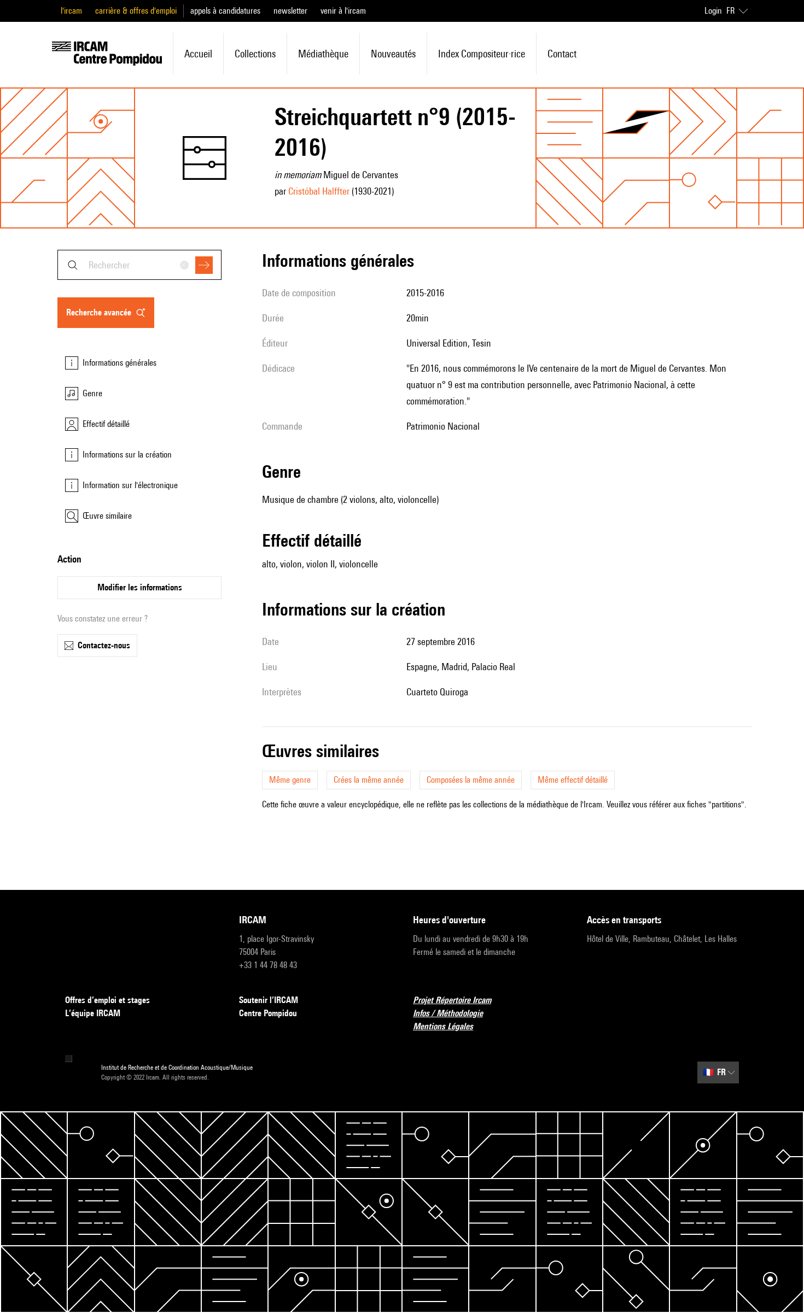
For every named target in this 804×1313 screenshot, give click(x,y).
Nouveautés (393, 54)
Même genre (290, 780)
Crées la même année (369, 780)
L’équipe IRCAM (92, 1013)
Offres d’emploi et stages (107, 1000)
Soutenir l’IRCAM (268, 1000)
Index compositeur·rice (481, 54)
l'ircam (71, 10)
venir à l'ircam (343, 10)
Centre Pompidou (268, 1013)
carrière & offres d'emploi (136, 10)
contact (561, 54)
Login (713, 10)
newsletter (290, 10)
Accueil (198, 54)
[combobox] (139, 265)
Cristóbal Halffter (318, 191)
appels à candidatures (225, 10)
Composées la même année (471, 780)
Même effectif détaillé (573, 780)
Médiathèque (323, 54)
